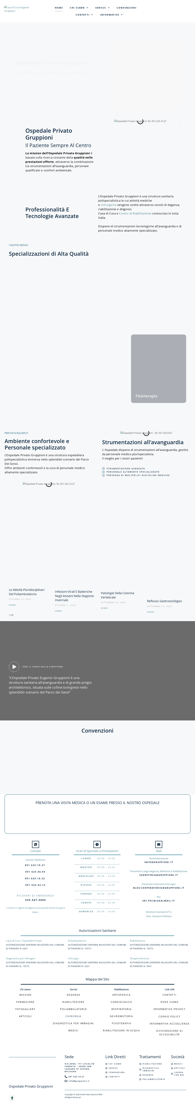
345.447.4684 (35, 900)
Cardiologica (121, 1002)
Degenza (73, 994)
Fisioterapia (121, 1023)
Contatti (83, 14)
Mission (25, 994)
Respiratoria (121, 1009)
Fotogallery (25, 1009)
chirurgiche (109, 205)
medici (73, 1030)
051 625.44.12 (35, 885)
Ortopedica (121, 994)
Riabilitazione (73, 1002)
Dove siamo (170, 1002)
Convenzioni (127, 7)
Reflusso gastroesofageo (164, 601)
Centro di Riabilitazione (135, 213)
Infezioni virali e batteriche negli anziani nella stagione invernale (74, 596)
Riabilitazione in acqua (121, 1030)
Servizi (100, 7)
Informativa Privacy (169, 1009)
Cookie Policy (169, 1016)
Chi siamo (77, 7)
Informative (109, 14)
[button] (101, 121)
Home (59, 7)
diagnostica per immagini (73, 1023)
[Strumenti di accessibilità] (12, 1098)
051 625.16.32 (35, 878)
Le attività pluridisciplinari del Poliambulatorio (27, 592)
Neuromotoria (121, 1016)
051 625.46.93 (35, 871)
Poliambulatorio (73, 1009)
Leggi (12, 605)
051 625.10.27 (35, 865)
